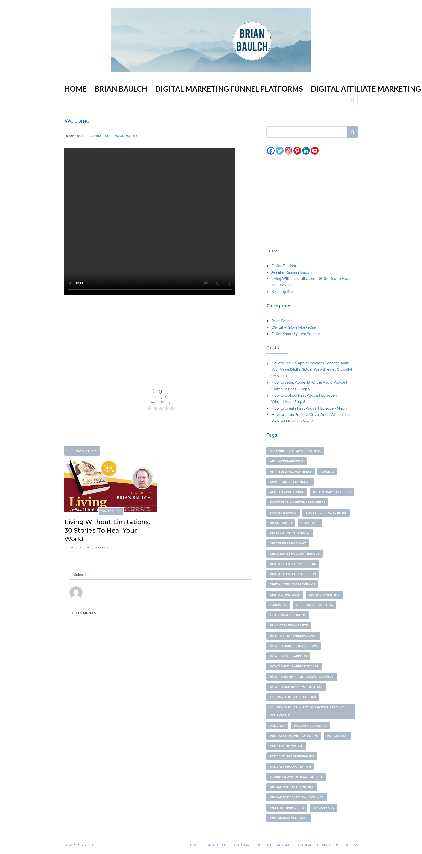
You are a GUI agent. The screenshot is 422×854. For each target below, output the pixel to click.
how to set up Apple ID (288, 656)
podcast (277, 725)
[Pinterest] (297, 151)
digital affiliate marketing (293, 574)
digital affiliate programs (292, 584)
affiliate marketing (286, 461)
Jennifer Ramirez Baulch (291, 272)
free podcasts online (288, 615)
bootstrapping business (326, 512)
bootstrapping (283, 512)
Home (200, 3)
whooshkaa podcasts (288, 818)
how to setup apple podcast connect (302, 676)
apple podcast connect (290, 482)
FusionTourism (283, 265)
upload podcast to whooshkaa (297, 797)
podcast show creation (290, 766)
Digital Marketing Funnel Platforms (262, 3)
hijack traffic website (289, 625)
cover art (309, 523)
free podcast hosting (314, 605)
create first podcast (288, 543)
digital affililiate (285, 594)
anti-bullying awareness (290, 471)
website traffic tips (287, 807)
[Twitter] (280, 151)
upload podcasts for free (292, 787)
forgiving (278, 605)
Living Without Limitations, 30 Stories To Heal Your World (107, 530)
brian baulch (281, 523)
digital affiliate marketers (293, 564)
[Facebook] (271, 151)
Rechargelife (282, 291)
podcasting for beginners (292, 756)
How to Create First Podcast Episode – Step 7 (309, 408)
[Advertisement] (160, 337)
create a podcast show (290, 533)
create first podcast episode (294, 553)
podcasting (337, 736)
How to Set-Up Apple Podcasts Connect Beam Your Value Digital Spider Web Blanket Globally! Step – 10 (311, 369)
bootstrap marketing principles (297, 502)
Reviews (345, 3)
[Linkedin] (306, 151)
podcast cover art (310, 725)
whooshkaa (323, 807)
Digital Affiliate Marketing (314, 3)
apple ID (327, 471)
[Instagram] (288, 151)
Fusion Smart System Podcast (296, 333)
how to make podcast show (293, 646)
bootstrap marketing (332, 492)
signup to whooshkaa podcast (296, 777)
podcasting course (286, 746)
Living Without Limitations (293, 697)
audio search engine (287, 492)
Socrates (91, 845)
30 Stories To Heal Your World (295, 451)
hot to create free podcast (293, 635)
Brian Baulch (220, 3)
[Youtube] (315, 151)
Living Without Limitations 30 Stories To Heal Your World (308, 711)
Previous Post (84, 451)
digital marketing (324, 594)
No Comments (126, 135)
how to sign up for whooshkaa (296, 687)
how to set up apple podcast (294, 666)
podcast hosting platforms (294, 736)
